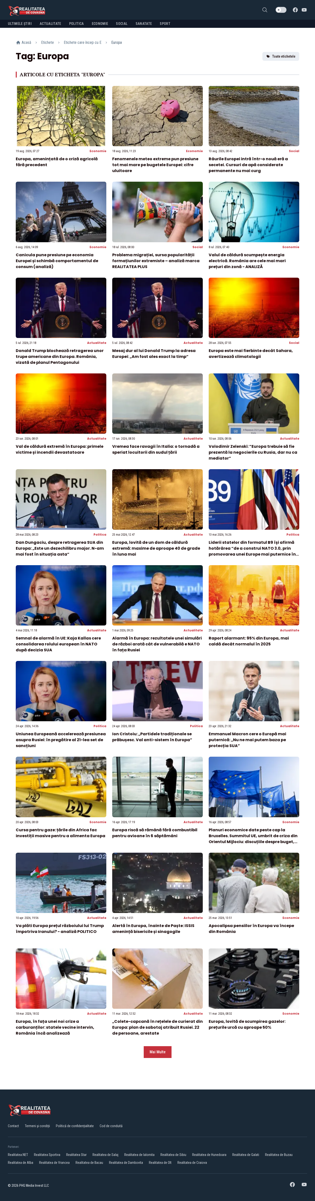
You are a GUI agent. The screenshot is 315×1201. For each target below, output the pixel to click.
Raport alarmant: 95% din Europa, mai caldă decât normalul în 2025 (249, 641)
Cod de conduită (111, 1126)
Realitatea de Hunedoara (209, 1155)
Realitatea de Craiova (192, 1163)
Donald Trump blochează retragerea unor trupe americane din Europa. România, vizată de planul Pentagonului (60, 356)
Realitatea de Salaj (105, 1155)
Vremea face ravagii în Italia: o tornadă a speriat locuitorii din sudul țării (156, 449)
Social (294, 151)
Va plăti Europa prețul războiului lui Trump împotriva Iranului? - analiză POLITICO (60, 928)
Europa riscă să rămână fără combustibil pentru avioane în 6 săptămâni (154, 833)
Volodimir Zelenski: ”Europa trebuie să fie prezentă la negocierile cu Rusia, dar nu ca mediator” (253, 452)
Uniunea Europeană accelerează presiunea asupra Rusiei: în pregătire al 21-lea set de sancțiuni (61, 740)
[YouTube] (304, 10)
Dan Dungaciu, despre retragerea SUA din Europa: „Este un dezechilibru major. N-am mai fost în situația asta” (60, 548)
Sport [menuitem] (165, 24)
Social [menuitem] (121, 24)
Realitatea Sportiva (47, 1155)
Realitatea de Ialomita (139, 1155)
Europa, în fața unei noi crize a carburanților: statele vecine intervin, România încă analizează (55, 1027)
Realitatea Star (76, 1155)
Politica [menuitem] (76, 24)
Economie (98, 151)
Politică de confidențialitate (75, 1126)
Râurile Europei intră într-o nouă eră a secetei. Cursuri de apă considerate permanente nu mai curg (248, 165)
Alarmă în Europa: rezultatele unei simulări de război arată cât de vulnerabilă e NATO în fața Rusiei (157, 644)
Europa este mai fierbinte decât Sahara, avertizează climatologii (251, 353)
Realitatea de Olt (160, 1163)
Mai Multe (158, 1052)
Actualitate (96, 343)
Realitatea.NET (18, 1155)
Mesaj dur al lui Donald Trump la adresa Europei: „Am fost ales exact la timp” (154, 353)
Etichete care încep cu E (82, 42)
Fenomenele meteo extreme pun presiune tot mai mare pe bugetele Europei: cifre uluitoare (155, 165)
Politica (100, 534)
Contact (13, 1126)
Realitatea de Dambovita (126, 1163)
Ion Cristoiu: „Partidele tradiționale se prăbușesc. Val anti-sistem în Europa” (152, 737)
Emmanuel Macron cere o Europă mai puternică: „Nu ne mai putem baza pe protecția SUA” (247, 740)
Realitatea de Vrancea (54, 1163)
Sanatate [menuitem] (144, 24)
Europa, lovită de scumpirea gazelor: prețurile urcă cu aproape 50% (247, 1024)
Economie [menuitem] (100, 24)
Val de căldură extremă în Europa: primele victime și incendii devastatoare (59, 449)
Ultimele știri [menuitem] (20, 24)
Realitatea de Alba (20, 1163)
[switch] (281, 10)
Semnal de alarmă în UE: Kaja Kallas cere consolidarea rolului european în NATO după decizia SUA (58, 644)
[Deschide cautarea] (265, 10)
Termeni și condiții (37, 1126)
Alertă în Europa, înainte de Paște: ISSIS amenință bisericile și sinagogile (153, 928)
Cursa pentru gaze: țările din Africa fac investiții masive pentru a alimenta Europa (60, 833)
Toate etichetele (283, 56)
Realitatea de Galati (245, 1155)
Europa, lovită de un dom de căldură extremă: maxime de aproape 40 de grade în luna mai (156, 548)
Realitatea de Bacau (89, 1163)
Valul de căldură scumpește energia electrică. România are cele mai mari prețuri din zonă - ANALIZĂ (247, 261)
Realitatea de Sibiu (173, 1155)
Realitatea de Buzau (279, 1155)
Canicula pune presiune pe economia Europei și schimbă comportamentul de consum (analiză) (57, 261)
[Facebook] (295, 10)
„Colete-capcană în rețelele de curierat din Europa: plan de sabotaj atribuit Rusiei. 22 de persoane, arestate (157, 1027)
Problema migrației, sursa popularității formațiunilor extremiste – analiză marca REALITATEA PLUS (156, 261)
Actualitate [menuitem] (50, 24)
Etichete (47, 42)
